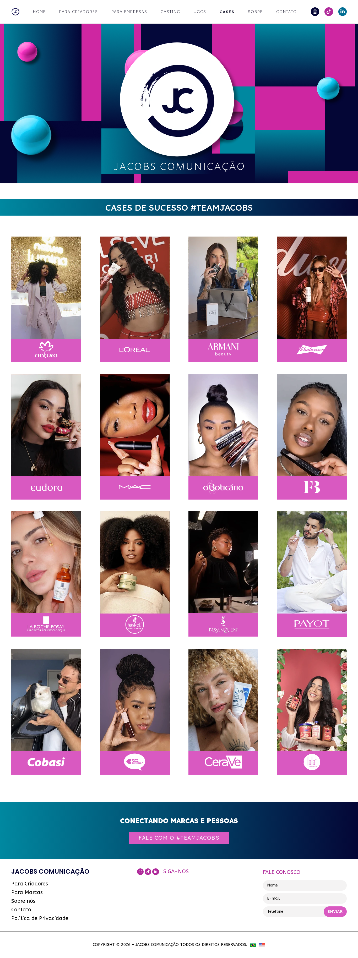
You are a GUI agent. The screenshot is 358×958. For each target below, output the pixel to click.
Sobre (255, 11)
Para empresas (129, 11)
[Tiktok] (328, 11)
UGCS (200, 11)
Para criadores (78, 11)
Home (39, 11)
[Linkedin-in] (342, 11)
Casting (170, 11)
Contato (286, 11)
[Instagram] (315, 11)
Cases (227, 11)
